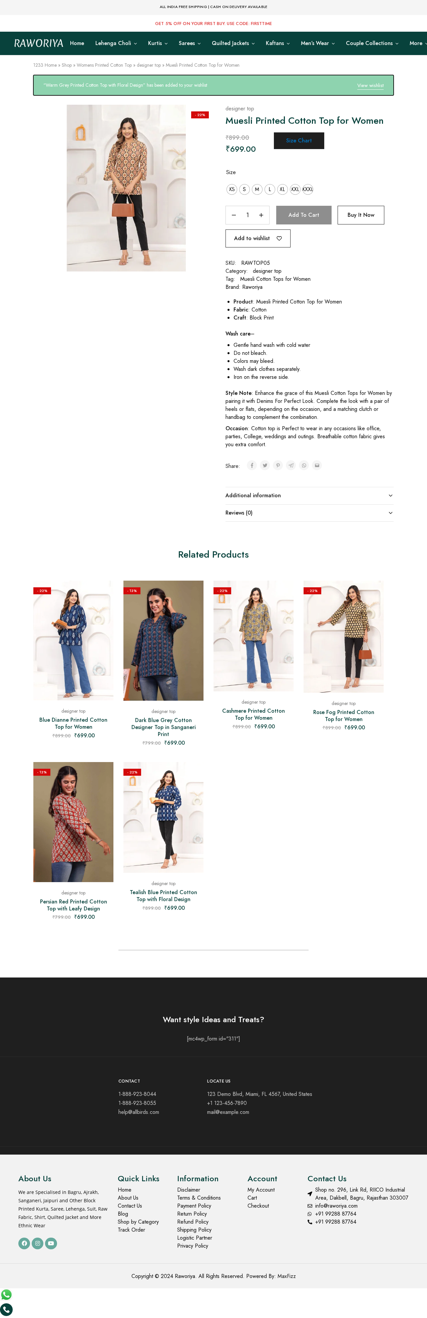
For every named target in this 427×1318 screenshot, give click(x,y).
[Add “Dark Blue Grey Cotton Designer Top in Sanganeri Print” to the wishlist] (193, 594)
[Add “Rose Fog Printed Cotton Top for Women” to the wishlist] (373, 594)
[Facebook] (24, 1243)
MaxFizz (287, 1276)
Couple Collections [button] (369, 43)
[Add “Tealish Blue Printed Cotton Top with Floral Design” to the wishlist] (193, 775)
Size (231, 172)
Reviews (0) (239, 513)
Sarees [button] (187, 43)
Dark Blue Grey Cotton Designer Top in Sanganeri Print (163, 727)
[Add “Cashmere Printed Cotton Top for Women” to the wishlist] (283, 594)
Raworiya (252, 287)
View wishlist (370, 85)
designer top (149, 65)
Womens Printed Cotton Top (104, 65)
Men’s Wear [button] (315, 43)
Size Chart (299, 140)
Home (77, 43)
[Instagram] (37, 1243)
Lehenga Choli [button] (113, 43)
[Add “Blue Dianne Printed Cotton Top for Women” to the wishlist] (103, 594)
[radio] (232, 189)
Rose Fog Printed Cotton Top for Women (343, 715)
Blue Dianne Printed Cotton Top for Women (73, 723)
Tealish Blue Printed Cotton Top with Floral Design (163, 895)
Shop (67, 65)
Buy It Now (361, 215)
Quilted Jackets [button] (230, 43)
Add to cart (304, 215)
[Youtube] (51, 1243)
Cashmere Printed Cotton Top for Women (253, 714)
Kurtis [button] (155, 43)
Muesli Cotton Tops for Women (275, 279)
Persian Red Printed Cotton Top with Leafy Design (73, 905)
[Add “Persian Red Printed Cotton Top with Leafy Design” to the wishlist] (103, 775)
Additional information (253, 495)
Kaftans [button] (275, 43)
